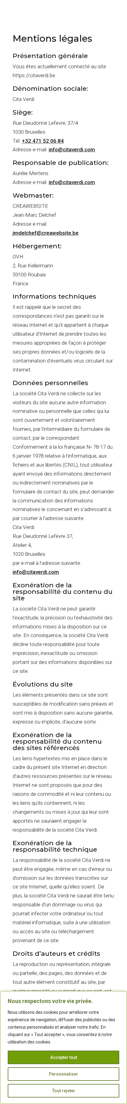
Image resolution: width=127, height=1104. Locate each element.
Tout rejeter (63, 1090)
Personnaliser (63, 1074)
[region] (63, 1047)
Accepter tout (63, 1057)
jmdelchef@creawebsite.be (46, 233)
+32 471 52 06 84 (43, 141)
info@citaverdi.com (72, 149)
